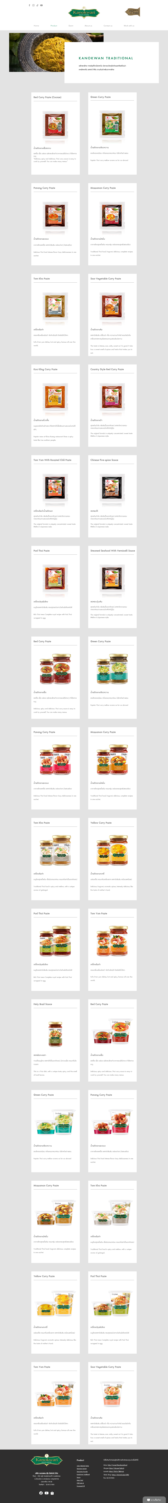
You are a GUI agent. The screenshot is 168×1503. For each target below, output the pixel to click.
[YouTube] (41, 5)
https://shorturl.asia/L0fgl (120, 1475)
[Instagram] (33, 5)
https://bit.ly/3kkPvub (116, 1471)
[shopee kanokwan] (52, 1493)
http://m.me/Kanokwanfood (117, 1465)
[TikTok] (37, 5)
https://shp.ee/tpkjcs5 (116, 1468)
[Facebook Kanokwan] (41, 1493)
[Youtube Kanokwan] (46, 1493)
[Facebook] (29, 5)
